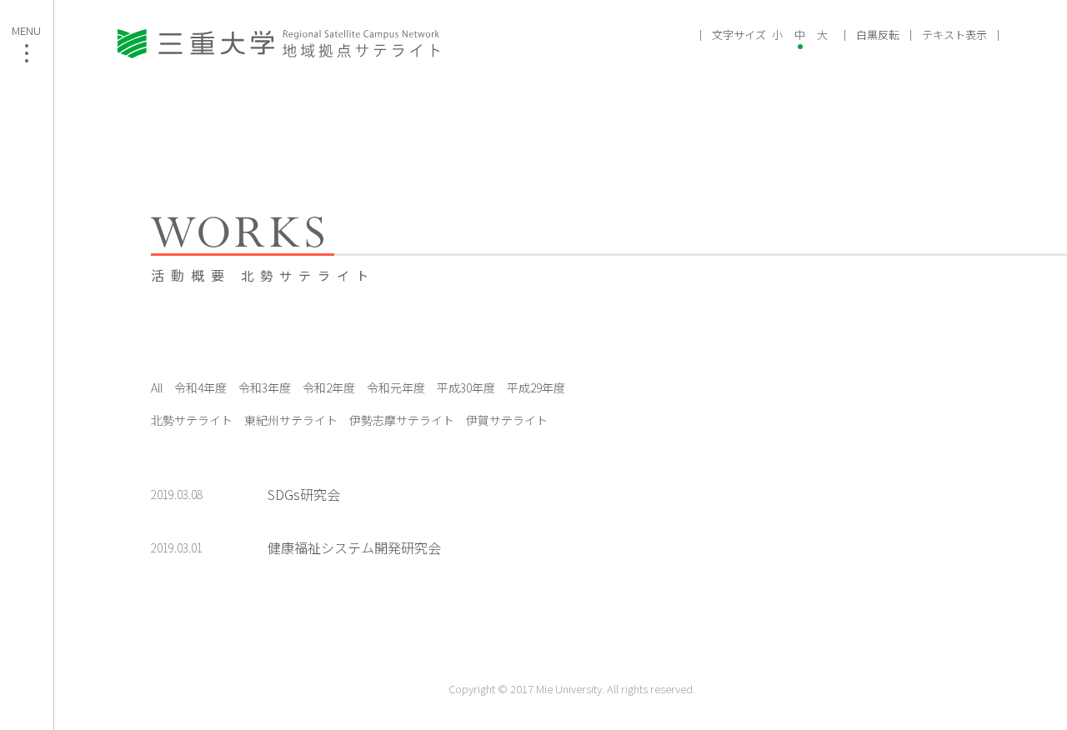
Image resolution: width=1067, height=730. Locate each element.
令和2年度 (329, 387)
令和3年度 (264, 387)
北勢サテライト (192, 420)
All (157, 387)
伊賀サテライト (507, 420)
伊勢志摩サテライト (401, 420)
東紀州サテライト (291, 420)
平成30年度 (466, 387)
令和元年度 (396, 387)
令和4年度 (200, 387)
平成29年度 (536, 387)
